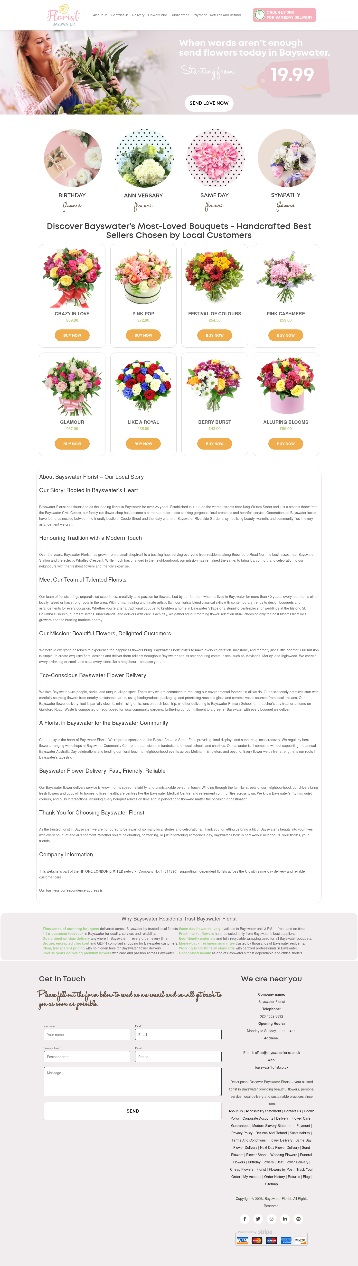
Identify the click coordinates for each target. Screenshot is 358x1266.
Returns (294, 1176)
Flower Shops (256, 1154)
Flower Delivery (280, 1140)
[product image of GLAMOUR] (72, 385)
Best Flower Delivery (292, 1162)
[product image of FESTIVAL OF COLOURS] (214, 277)
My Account (252, 1176)
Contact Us (120, 15)
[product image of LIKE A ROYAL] (143, 385)
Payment (200, 15)
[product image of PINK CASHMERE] (286, 277)
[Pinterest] (298, 1219)
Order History (274, 1176)
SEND (133, 1111)
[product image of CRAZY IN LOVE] (72, 277)
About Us (100, 15)
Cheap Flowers (242, 1169)
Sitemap (271, 1183)
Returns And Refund (225, 15)
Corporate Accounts (258, 1118)
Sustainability (300, 1132)
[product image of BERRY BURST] (214, 385)
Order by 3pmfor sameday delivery (289, 14)
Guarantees (179, 15)
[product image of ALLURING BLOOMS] (286, 385)
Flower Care (157, 15)
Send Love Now (209, 103)
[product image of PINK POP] (143, 277)
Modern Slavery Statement (272, 1125)
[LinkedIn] (285, 1219)
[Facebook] (245, 1219)
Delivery (138, 15)
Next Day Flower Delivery (279, 1147)
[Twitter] (258, 1219)
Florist (261, 1169)
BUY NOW (72, 335)
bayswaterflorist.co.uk (271, 1067)
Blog (306, 1176)
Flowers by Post (281, 1169)
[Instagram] (271, 1219)
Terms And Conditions (249, 1140)
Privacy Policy (242, 1132)
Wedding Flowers (283, 1154)
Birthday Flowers (261, 1162)
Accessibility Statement (263, 1110)
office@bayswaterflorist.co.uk (277, 1052)
